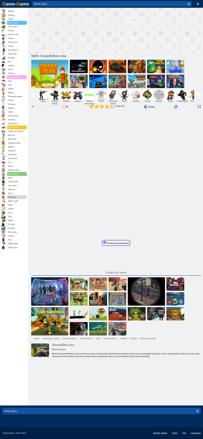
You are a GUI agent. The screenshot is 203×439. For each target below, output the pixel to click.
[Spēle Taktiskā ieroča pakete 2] (79, 66)
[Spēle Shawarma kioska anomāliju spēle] (156, 81)
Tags (184, 433)
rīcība (97, 339)
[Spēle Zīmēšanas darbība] (98, 81)
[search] (189, 4)
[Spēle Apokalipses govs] (175, 66)
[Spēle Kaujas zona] (79, 328)
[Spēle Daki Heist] (49, 291)
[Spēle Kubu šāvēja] (49, 321)
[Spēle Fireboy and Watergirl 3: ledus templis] (175, 299)
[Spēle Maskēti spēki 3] (117, 284)
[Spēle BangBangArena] (79, 81)
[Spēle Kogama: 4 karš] (117, 314)
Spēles (37, 339)
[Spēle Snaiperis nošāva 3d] (98, 66)
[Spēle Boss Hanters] (117, 81)
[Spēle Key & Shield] (98, 314)
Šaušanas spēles (70, 339)
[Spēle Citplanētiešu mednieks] (156, 66)
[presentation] (33, 95)
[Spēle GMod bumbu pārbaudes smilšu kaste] (137, 81)
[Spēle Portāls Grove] (79, 284)
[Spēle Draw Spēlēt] (79, 314)
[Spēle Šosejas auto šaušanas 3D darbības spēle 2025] (98, 299)
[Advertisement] (74, 30)
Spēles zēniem (86, 339)
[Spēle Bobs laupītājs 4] (137, 314)
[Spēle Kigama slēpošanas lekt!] (156, 314)
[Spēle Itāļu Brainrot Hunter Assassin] (117, 299)
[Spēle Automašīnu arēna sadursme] (117, 66)
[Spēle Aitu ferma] (49, 74)
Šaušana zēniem (110, 339)
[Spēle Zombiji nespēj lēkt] (175, 314)
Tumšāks (151, 107)
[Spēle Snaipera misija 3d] (146, 291)
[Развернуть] (199, 106)
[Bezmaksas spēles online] (15, 4)
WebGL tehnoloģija (148, 339)
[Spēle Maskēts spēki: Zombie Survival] (117, 328)
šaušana (133, 339)
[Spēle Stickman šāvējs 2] (175, 284)
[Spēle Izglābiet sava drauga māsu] (175, 81)
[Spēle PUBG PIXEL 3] (79, 299)
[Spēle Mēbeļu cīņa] (98, 284)
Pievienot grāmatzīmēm (117, 243)
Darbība (123, 339)
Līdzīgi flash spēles (116, 272)
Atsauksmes (196, 433)
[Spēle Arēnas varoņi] (137, 66)
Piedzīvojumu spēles (51, 339)
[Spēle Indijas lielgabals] (98, 328)
